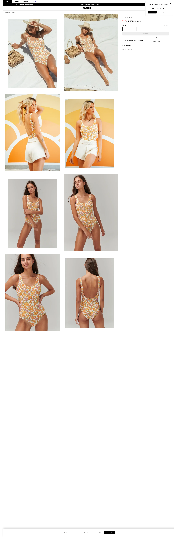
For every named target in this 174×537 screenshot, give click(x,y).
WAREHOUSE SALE (21, 8)
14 (143, 29)
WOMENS (8, 8)
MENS (13, 8)
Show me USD (152, 12)
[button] (7, 1)
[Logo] (87, 9)
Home (6, 12)
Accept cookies (109, 532)
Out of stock (145, 33)
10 (134, 29)
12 (138, 29)
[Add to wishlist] (167, 17)
